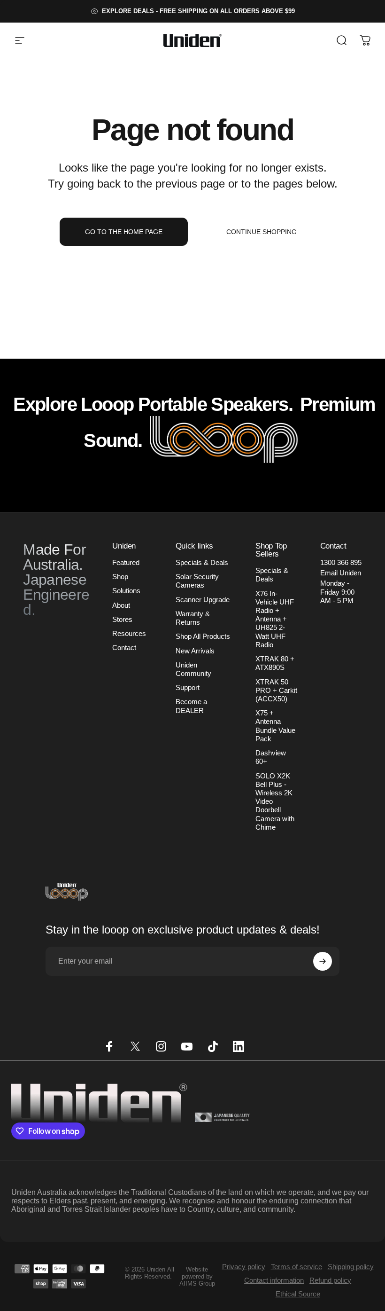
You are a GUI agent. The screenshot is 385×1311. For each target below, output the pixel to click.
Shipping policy (351, 1267)
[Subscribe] (322, 961)
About (121, 605)
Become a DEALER (191, 706)
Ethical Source (298, 1294)
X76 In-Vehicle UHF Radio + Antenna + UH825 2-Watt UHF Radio (274, 619)
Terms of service (296, 1267)
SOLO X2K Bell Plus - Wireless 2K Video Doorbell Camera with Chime (274, 801)
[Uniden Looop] (223, 440)
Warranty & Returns (193, 618)
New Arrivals (195, 651)
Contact (124, 648)
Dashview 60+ (270, 757)
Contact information (274, 1280)
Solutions (126, 591)
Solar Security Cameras (197, 581)
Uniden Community (193, 669)
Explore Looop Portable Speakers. (153, 404)
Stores (122, 619)
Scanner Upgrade (203, 600)
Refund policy (330, 1280)
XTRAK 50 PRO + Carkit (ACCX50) (276, 690)
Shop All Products (203, 636)
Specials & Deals (202, 562)
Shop (120, 577)
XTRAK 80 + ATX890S (274, 663)
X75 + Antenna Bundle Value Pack (275, 726)
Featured (125, 562)
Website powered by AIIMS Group (197, 1276)
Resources (129, 633)
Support (188, 687)
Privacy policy (243, 1267)
